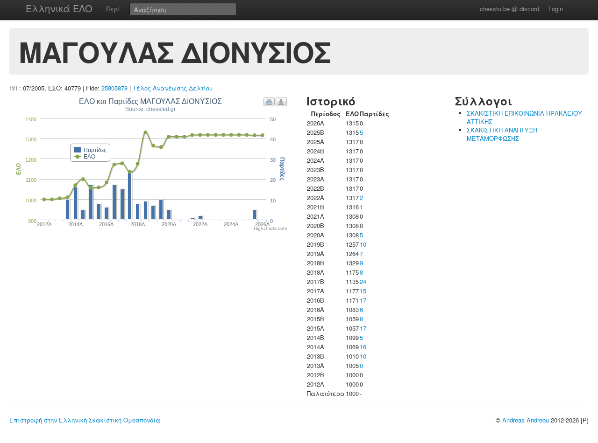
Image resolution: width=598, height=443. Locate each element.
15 (363, 290)
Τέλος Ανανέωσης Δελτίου (173, 87)
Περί (113, 8)
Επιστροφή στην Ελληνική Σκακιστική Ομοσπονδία (84, 419)
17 (363, 300)
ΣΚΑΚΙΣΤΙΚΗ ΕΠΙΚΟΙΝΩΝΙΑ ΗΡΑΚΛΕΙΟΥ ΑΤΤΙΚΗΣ (524, 117)
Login (555, 8)
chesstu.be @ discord (509, 8)
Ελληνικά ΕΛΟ (59, 8)
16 (363, 346)
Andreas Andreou (525, 419)
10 (363, 244)
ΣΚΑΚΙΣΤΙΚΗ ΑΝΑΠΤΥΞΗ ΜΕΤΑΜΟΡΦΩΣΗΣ (502, 134)
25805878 (114, 87)
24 (363, 281)
